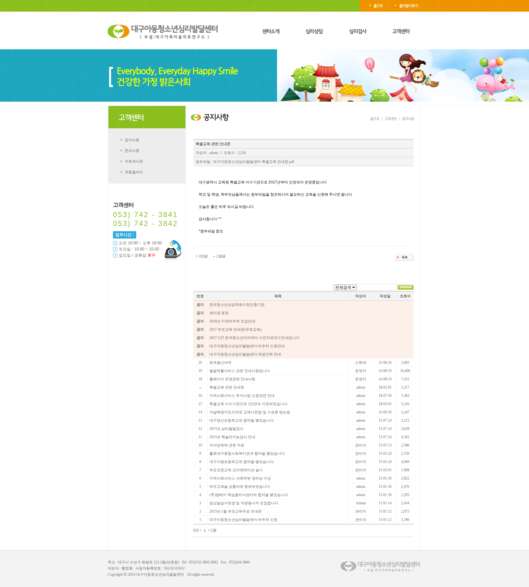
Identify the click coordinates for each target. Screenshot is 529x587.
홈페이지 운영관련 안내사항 (232, 379)
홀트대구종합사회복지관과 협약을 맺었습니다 (247, 453)
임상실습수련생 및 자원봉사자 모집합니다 (243, 503)
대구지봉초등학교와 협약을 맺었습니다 (241, 462)
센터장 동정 (219, 313)
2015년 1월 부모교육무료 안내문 (235, 511)
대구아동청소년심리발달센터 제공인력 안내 (245, 354)
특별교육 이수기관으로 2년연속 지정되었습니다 (248, 404)
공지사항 (132, 140)
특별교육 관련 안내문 (226, 387)
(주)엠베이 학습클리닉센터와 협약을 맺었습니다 (248, 495)
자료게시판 (134, 161)
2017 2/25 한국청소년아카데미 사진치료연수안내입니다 (254, 338)
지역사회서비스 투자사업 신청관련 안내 (242, 395)
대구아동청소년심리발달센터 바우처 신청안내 (247, 346)
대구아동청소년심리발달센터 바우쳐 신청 (243, 519)
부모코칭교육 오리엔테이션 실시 (236, 470)
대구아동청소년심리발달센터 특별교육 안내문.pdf (253, 162)
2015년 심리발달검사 (226, 429)
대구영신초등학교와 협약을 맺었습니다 (241, 420)
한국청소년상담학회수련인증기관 (236, 305)
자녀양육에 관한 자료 (226, 445)
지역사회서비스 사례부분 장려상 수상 (240, 478)
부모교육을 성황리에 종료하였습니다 (239, 486)
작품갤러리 (134, 172)
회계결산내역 (220, 362)
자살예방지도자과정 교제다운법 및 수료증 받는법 (249, 412)
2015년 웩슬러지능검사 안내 (232, 437)
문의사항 (132, 151)
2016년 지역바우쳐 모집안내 (232, 321)
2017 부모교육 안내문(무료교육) (235, 329)
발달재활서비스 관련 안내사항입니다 (239, 371)
